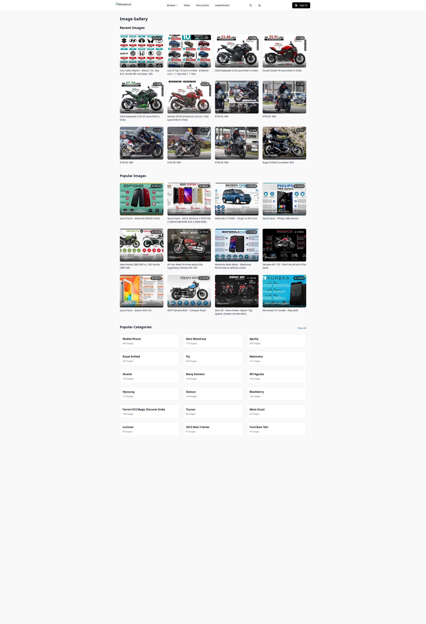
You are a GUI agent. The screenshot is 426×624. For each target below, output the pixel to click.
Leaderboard (222, 5)
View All (302, 328)
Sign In (304, 5)
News (187, 5)
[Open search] (250, 5)
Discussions (202, 5)
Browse (171, 5)
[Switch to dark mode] (260, 5)
